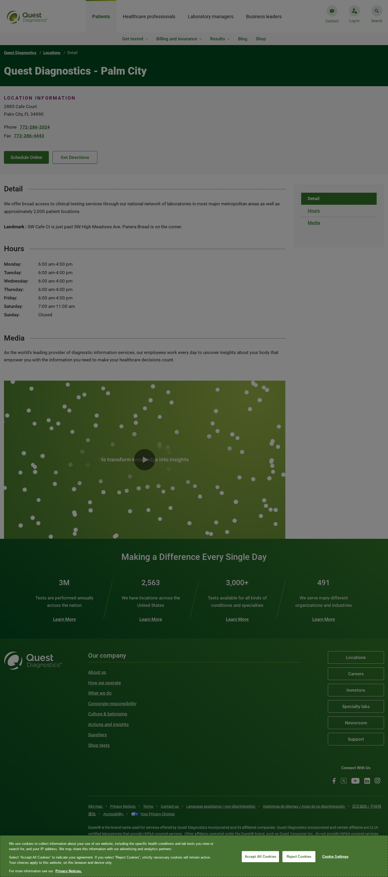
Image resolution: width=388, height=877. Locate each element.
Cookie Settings (335, 857)
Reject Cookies (299, 857)
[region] (194, 856)
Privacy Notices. (68, 871)
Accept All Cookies (260, 857)
